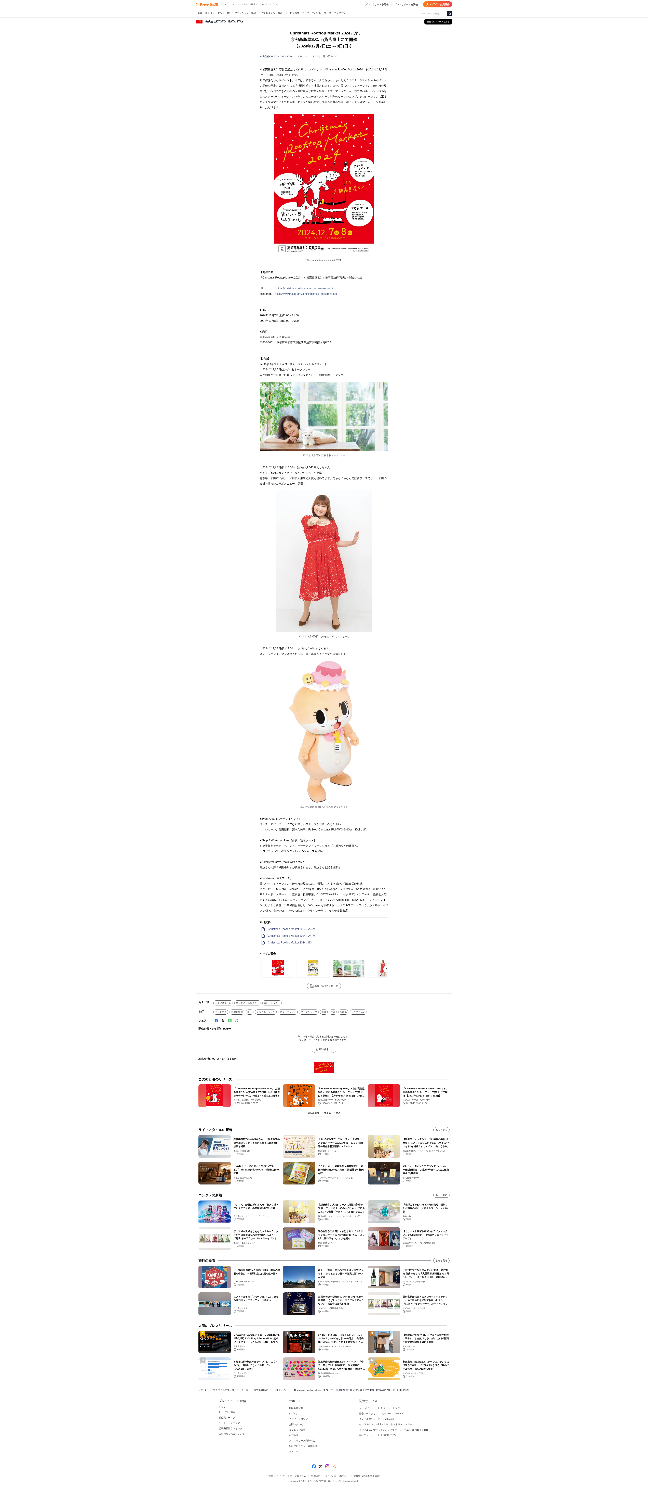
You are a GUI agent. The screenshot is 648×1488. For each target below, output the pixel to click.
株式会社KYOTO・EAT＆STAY (276, 56)
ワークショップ (309, 1012)
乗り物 (327, 13)
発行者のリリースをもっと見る (324, 1113)
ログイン (293, 1413)
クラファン (340, 13)
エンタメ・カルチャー (247, 1003)
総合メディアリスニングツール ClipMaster (381, 1413)
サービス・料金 (227, 1412)
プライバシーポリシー (337, 1475)
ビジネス (294, 13)
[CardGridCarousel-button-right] (386, 969)
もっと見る (441, 1129)
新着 (200, 13)
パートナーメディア (229, 1423)
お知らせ (293, 1435)
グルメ (220, 13)
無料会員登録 (296, 1408)
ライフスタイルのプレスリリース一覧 (228, 1390)
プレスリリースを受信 (406, 4)
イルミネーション (265, 1012)
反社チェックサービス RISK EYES (377, 1435)
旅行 (229, 13)
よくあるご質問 (297, 1429)
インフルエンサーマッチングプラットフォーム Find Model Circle (393, 1429)
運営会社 (273, 1475)
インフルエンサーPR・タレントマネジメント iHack (386, 1424)
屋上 (249, 1012)
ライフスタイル (267, 13)
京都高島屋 (237, 1012)
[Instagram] (327, 1466)
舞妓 (323, 1012)
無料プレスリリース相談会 (303, 1446)
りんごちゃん (358, 1012)
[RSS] (334, 1466)
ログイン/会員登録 (440, 4)
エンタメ (210, 13)
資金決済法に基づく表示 (367, 1475)
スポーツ (282, 13)
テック (305, 13)
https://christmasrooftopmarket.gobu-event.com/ (305, 288)
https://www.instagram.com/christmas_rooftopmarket (306, 293)
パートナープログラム (294, 1475)
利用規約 (315, 1475)
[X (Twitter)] (223, 1020)
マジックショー (288, 1012)
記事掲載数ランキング (230, 1428)
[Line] (230, 1020)
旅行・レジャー (272, 1003)
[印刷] (236, 1020)
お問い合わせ (324, 1049)
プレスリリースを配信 (377, 4)
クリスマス (221, 1012)
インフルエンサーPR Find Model (376, 1419)
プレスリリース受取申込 (302, 1440)
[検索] (449, 13)
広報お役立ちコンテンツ (232, 1433)
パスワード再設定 (298, 1419)
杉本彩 (343, 1012)
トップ (199, 1390)
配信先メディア (227, 1417)
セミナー (293, 1451)
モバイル (316, 13)
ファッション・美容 (245, 13)
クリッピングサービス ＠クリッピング (379, 1408)
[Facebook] (216, 1020)
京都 (333, 1012)
